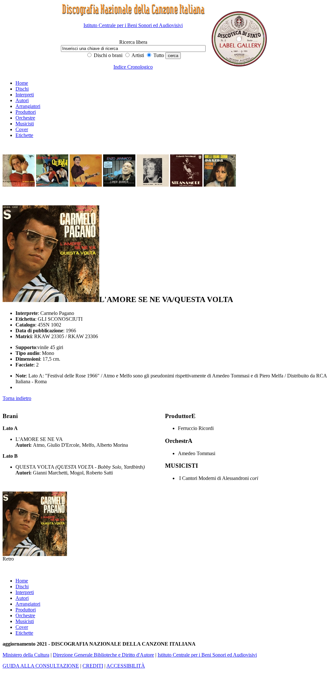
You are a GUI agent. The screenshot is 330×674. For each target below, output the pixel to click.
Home (21, 83)
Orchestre (25, 118)
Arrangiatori (27, 106)
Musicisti (24, 123)
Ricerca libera (133, 42)
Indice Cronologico (133, 67)
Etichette (24, 135)
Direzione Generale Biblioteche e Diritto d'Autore (103, 655)
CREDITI (92, 666)
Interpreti (24, 94)
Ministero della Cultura (26, 655)
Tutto (158, 55)
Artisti (137, 55)
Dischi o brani (107, 55)
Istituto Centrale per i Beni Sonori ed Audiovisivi (133, 25)
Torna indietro (17, 398)
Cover (21, 129)
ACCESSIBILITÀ (125, 666)
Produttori (25, 112)
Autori (22, 100)
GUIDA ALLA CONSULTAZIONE (41, 666)
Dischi (22, 89)
